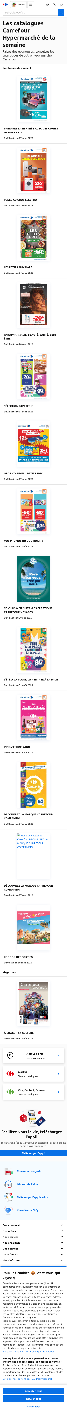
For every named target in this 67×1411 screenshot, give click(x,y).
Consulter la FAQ (27, 1210)
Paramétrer (33, 1406)
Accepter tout (33, 1390)
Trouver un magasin (29, 1171)
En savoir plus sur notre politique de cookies (28, 1351)
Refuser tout (33, 1398)
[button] (30, 4)
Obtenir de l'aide (27, 1184)
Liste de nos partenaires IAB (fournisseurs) (27, 1378)
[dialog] (33, 1339)
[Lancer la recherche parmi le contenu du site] (61, 12)
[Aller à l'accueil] (5, 4)
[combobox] (33, 12)
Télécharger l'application (32, 1197)
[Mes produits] (47, 4)
